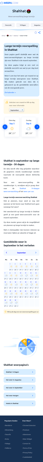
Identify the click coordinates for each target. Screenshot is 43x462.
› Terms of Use (27, 448)
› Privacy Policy (27, 452)
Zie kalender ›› (10, 92)
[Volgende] (37, 126)
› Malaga (7, 443)
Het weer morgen (12, 395)
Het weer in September (14, 388)
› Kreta (6, 439)
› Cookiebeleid (27, 457)
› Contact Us (26, 443)
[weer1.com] (9, 3)
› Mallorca (7, 448)
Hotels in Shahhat (12, 403)
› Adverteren (26, 434)
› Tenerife (7, 434)
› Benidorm (8, 425)
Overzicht (8, 25)
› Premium (25, 430)
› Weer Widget (27, 439)
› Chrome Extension (29, 425)
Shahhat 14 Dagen (12, 372)
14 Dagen (23, 25)
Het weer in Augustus (13, 380)
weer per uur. (29, 191)
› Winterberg (8, 430)
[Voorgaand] (5, 126)
